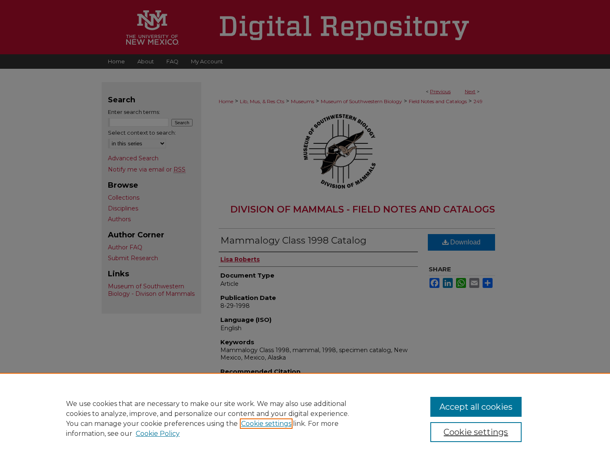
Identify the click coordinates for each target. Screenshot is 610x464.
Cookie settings (266, 424)
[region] (305, 418)
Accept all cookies (475, 407)
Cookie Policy (158, 433)
